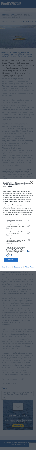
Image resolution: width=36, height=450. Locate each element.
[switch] (28, 226)
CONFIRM (11, 259)
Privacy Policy (29, 267)
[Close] (32, 183)
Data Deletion (6, 267)
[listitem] (18, 220)
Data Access (18, 267)
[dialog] (18, 225)
